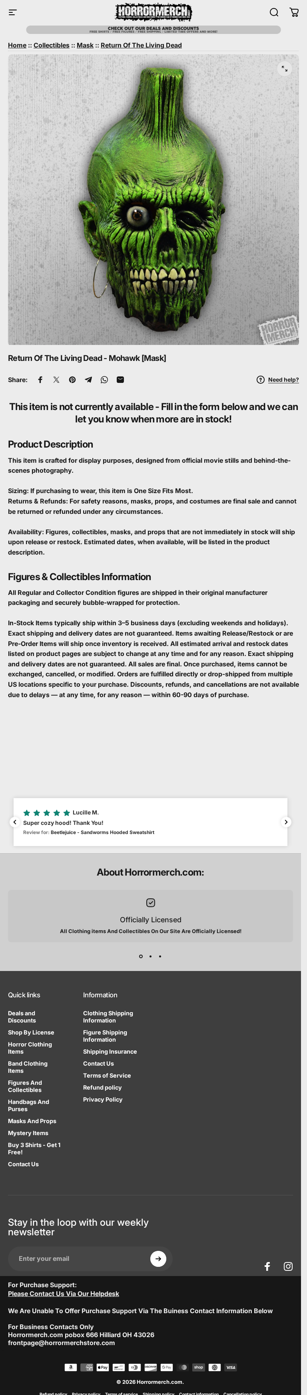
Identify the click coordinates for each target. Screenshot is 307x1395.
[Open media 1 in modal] (285, 69)
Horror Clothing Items (30, 1048)
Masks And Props (32, 1121)
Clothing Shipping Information (108, 1017)
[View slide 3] (160, 956)
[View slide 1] (141, 956)
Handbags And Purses (28, 1105)
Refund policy (102, 1087)
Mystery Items (28, 1132)
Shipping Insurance (110, 1051)
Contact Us (23, 1164)
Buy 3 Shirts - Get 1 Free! (34, 1148)
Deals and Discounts (22, 1017)
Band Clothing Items (28, 1067)
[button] (150, 822)
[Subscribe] (158, 1259)
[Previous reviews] (15, 822)
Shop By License (31, 1032)
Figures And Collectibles (25, 1086)
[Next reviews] (286, 822)
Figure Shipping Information (105, 1036)
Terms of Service (107, 1075)
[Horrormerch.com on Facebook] (267, 1266)
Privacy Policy (103, 1099)
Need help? (283, 379)
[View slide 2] (150, 956)
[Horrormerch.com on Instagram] (288, 1266)
